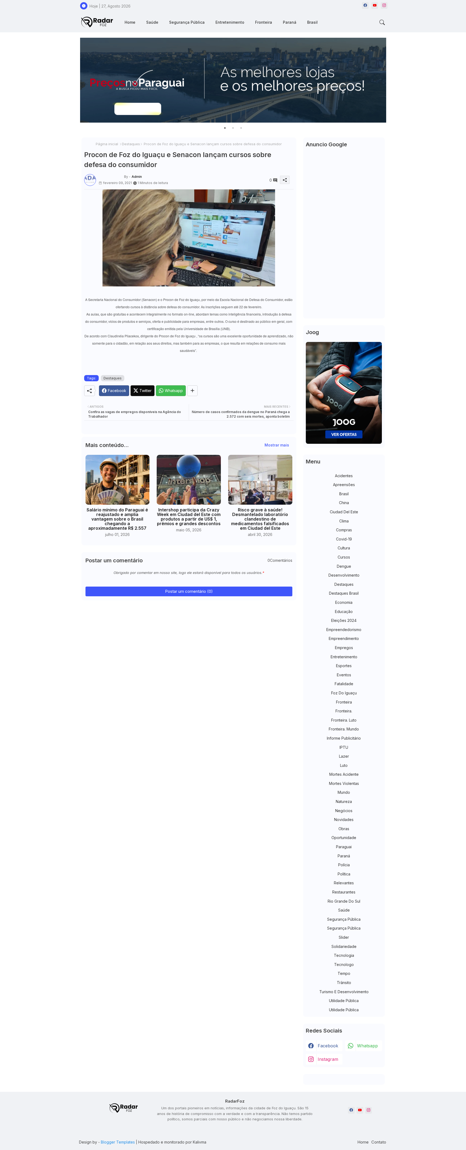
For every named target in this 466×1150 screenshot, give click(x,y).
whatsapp (367, 1045)
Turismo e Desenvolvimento (344, 991)
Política (344, 874)
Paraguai (344, 846)
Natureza (344, 801)
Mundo (344, 792)
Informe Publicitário (344, 738)
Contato (378, 1142)
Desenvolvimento (343, 575)
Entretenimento (229, 22)
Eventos (344, 675)
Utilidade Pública (344, 1000)
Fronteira (263, 22)
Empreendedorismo (343, 629)
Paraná (289, 22)
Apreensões (344, 484)
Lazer (344, 756)
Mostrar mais (277, 445)
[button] (382, 22)
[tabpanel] (233, 80)
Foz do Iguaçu (344, 693)
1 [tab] (225, 128)
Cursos (344, 557)
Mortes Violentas (344, 783)
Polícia (344, 865)
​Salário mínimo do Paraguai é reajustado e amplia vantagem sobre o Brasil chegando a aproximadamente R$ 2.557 (117, 519)
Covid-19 (344, 539)
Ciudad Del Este (344, 512)
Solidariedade (344, 946)
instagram (328, 1059)
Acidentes (344, 475)
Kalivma (199, 1142)
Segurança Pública (187, 22)
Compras (344, 530)
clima (344, 521)
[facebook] (365, 5)
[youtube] (374, 5)
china (344, 502)
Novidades (344, 819)
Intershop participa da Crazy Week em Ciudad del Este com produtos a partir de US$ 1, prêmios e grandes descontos (189, 517)
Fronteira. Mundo (344, 729)
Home (130, 22)
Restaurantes (343, 892)
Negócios (343, 810)
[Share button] (192, 390)
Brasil (312, 22)
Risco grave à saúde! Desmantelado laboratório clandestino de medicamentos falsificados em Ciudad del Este (260, 519)
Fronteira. (343, 711)
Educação (344, 611)
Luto (344, 765)
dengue (344, 566)
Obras (343, 828)
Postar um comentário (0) (189, 591)
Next (391, 80)
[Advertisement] (344, 235)
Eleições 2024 (344, 620)
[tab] (130, 22)
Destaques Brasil (344, 593)
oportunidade (343, 837)
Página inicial (107, 144)
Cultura (344, 548)
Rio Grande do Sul (344, 901)
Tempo (344, 973)
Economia (343, 602)
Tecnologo (344, 964)
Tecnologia (344, 955)
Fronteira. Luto (344, 720)
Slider (344, 937)
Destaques (131, 144)
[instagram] (384, 5)
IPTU (344, 747)
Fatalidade (344, 683)
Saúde (152, 22)
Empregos (344, 647)
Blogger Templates (118, 1142)
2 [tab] (233, 128)
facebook (328, 1045)
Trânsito (344, 982)
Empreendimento (344, 638)
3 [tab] (241, 128)
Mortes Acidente (344, 774)
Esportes (344, 665)
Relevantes (344, 883)
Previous (74, 80)
